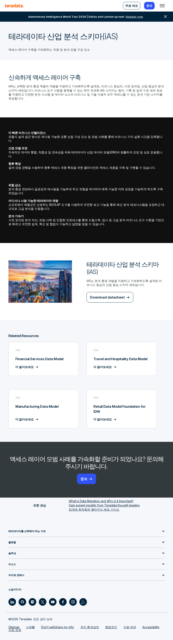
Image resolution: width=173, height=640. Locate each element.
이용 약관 (129, 627)
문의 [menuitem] (149, 5)
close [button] (165, 16)
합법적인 (111, 627)
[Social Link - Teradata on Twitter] (42, 602)
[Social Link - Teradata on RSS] (83, 602)
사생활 (30, 627)
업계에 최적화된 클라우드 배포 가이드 (94, 509)
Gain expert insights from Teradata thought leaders (104, 505)
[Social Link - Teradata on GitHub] (22, 602)
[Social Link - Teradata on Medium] (32, 602)
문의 (84, 479)
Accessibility (150, 627)
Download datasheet (107, 297)
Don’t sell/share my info (57, 627)
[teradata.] (14, 5)
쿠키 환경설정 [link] (89, 627)
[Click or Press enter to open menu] (162, 5)
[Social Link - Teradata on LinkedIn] (12, 602)
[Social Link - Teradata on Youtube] (53, 602)
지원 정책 (14, 630)
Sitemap (14, 627)
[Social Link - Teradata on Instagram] (73, 602)
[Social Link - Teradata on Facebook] (63, 602)
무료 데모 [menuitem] (131, 5)
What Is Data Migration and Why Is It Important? (101, 501)
